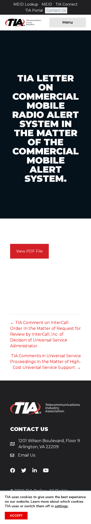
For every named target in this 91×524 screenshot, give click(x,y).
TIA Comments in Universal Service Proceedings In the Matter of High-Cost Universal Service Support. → (45, 361)
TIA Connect (67, 4)
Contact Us (56, 10)
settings (61, 506)
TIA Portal (34, 10)
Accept (16, 515)
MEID (47, 4)
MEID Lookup (25, 4)
